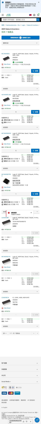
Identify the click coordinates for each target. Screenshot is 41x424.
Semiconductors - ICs (13, 25)
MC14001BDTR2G (6, 175)
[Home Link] (10, 15)
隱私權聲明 (5, 400)
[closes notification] (38, 2)
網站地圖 (4, 402)
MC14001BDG (6, 53)
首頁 (3, 25)
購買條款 (23, 400)
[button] (3, 15)
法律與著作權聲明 (14, 400)
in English (4, 407)
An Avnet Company (7, 412)
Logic (23, 25)
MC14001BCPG (6, 256)
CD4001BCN (5, 297)
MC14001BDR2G (6, 133)
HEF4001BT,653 (6, 94)
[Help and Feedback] (37, 420)
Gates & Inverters (32, 25)
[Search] (37, 19)
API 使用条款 (31, 400)
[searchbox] (19, 19)
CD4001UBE (5, 217)
